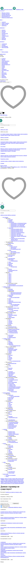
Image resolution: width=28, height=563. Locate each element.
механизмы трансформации (16, 527)
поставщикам (5, 46)
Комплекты (16, 482)
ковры (7, 476)
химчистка (4, 25)
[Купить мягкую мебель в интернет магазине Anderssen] (14, 6)
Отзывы (2, 163)
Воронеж (4, 76)
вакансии (4, 38)
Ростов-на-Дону (5, 70)
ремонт (13, 518)
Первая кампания (6, 506)
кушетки (2, 135)
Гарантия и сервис (5, 158)
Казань (3, 65)
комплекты (21, 143)
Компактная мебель (19, 483)
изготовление (11, 517)
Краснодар (4, 77)
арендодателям (5, 47)
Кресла (18, 479)
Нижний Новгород (6, 64)
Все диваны (9, 481)
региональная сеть (6, 16)
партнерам (3, 549)
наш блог (4, 31)
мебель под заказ (4, 129)
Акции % (9, 151)
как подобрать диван (5, 527)
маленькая (3, 141)
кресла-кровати (23, 141)
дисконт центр (4, 151)
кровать (17, 143)
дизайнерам (4, 43)
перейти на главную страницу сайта (14, 492)
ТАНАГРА (13, 143)
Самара (3, 66)
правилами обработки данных (15, 507)
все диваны (3, 134)
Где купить (3, 146)
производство (5, 33)
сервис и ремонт (5, 23)
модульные (3, 144)
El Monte (4, 58)
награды (3, 34)
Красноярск (4, 74)
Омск (3, 68)
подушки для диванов (10, 475)
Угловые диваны (12, 478)
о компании (3, 542)
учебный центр (5, 35)
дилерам (3, 45)
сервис (2, 545)
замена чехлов (5, 24)
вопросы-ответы (7, 518)
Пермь (3, 75)
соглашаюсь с (12, 507)
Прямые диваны (4, 478)
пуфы (9, 135)
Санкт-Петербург (5, 61)
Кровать (12, 482)
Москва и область (6, 12)
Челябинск (4, 69)
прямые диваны (9, 134)
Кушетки (15, 479)
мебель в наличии (4, 137)
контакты (4, 39)
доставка (21, 517)
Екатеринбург (5, 63)
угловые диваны (16, 134)
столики (12, 135)
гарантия (4, 22)
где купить (3, 555)
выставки (16, 512)
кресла (6, 135)
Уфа (3, 71)
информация (3, 551)
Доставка (14, 151)
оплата (2, 517)
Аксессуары (3, 481)
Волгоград (4, 72)
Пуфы (21, 479)
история (3, 32)
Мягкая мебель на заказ (9, 483)
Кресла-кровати (9, 479)
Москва (3, 59)
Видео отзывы (5, 51)
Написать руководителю (7, 17)
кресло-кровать (24, 134)
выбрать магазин (4, 533)
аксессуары (16, 135)
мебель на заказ (4, 215)
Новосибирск (5, 62)
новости (3, 30)
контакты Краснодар (6, 15)
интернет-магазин (6, 14)
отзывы (3, 37)
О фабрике (3, 153)
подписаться (15, 503)
